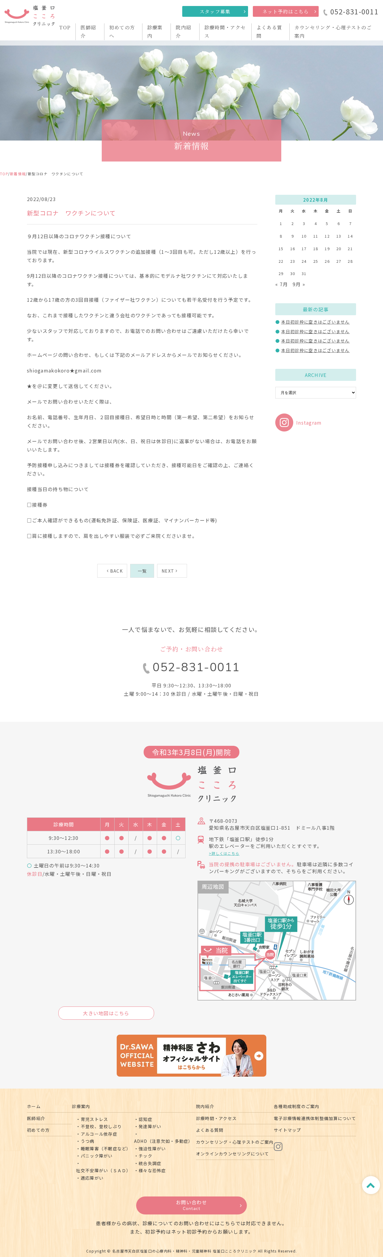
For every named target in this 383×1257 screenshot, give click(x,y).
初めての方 (38, 1130)
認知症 (145, 1119)
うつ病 (88, 1141)
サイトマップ (287, 1130)
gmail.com (88, 370)
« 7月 (281, 284)
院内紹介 (205, 1106)
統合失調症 (150, 1163)
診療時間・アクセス (216, 1118)
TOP (65, 27)
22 (281, 261)
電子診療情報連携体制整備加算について (315, 1118)
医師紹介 (36, 1118)
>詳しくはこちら (224, 853)
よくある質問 (210, 1130)
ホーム (34, 1106)
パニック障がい (97, 1156)
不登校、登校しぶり (101, 1126)
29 (281, 273)
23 (292, 261)
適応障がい (92, 1178)
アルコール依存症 (99, 1134)
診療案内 (81, 1106)
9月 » (299, 284)
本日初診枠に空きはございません (315, 322)
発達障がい (150, 1126)
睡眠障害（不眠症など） (106, 1149)
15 (281, 248)
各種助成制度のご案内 (297, 1106)
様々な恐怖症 (152, 1170)
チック (145, 1156)
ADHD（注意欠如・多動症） (163, 1141)
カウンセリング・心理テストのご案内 (235, 1142)
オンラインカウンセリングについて (232, 1154)
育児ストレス (94, 1119)
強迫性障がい (152, 1149)
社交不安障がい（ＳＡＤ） (103, 1170)
